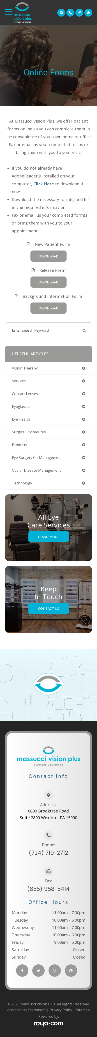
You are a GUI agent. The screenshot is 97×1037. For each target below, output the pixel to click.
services (19, 380)
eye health (21, 419)
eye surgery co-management (37, 457)
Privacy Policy (61, 1009)
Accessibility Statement (26, 1009)
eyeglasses (21, 406)
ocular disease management (36, 470)
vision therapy (25, 368)
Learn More (48, 536)
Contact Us (48, 608)
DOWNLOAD (48, 256)
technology (22, 483)
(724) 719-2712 (48, 853)
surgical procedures (29, 432)
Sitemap (83, 1009)
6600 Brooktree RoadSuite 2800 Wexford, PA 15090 (48, 814)
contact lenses (25, 393)
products (19, 444)
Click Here (43, 183)
